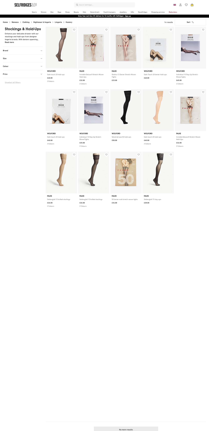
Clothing (26, 22)
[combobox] (106, 5)
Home (5, 22)
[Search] (77, 4)
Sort (188, 22)
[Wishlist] (186, 4)
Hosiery (69, 22)
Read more (9, 42)
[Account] (180, 4)
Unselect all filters (12, 82)
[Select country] (174, 4)
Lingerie (58, 22)
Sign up (128, 16)
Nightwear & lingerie (42, 22)
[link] (61, 74)
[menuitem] (34, 12)
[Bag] (192, 4)
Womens (15, 22)
